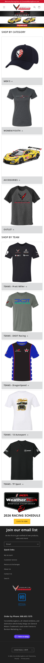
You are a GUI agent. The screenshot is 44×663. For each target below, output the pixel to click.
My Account (8, 555)
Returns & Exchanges (12, 564)
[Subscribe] (37, 544)
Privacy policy (25, 658)
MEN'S (7, 81)
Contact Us (8, 574)
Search (6, 578)
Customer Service (10, 560)
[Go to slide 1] (19, 25)
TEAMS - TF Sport (12, 484)
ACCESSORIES (11, 180)
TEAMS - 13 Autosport (15, 435)
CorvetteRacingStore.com (20, 656)
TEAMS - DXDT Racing (15, 336)
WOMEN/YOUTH (12, 130)
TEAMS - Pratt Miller (14, 286)
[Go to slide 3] (22, 25)
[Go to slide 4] (24, 25)
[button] (4, 7)
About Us (7, 569)
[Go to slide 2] (21, 25)
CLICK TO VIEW (22, 521)
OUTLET (8, 229)
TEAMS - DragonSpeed (15, 385)
